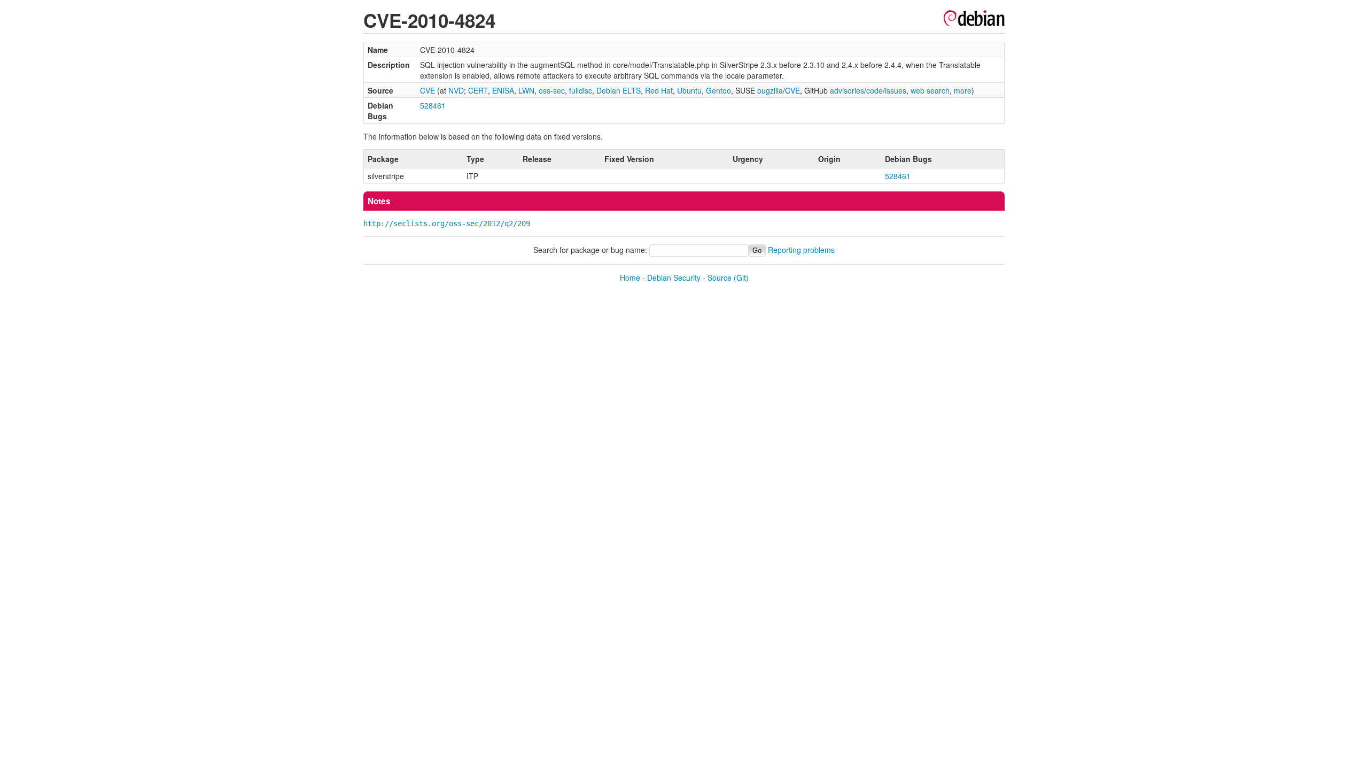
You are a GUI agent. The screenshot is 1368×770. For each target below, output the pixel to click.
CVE (427, 90)
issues (895, 90)
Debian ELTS (618, 90)
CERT (478, 90)
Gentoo (718, 90)
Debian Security (674, 277)
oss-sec (552, 90)
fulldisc (580, 90)
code (874, 90)
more (962, 90)
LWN (526, 90)
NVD (456, 90)
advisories (847, 90)
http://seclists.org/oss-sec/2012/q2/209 (446, 223)
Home (630, 277)
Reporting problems (801, 249)
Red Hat (659, 90)
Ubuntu (689, 90)
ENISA (503, 90)
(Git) (741, 277)
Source (720, 277)
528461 (433, 105)
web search (930, 90)
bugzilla (770, 90)
